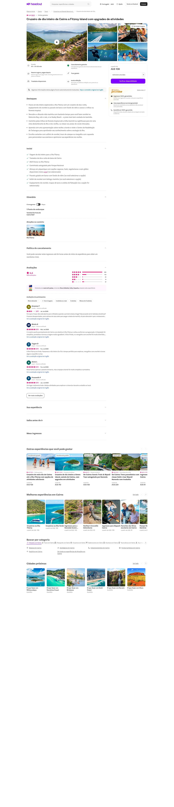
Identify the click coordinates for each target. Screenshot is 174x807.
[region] (41, 461)
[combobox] (70, 4)
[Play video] (56, 42)
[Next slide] (145, 494)
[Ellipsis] (50, 12)
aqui (45, 172)
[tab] (34, 542)
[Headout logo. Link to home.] (34, 4)
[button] (102, 32)
